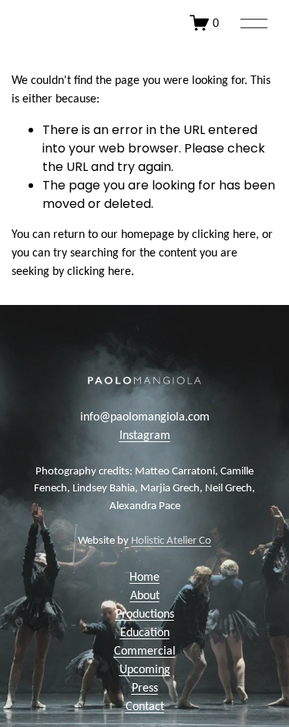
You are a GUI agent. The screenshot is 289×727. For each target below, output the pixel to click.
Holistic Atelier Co (171, 541)
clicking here (224, 235)
